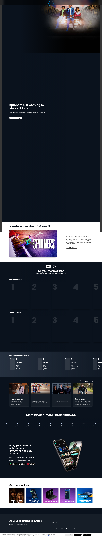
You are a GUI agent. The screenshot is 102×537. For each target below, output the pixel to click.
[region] (51, 535)
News (86, 381)
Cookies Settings (69, 534)
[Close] (100, 534)
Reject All (78, 534)
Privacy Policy (48, 535)
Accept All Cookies (87, 534)
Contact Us (24, 524)
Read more (30, 118)
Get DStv (15, 118)
